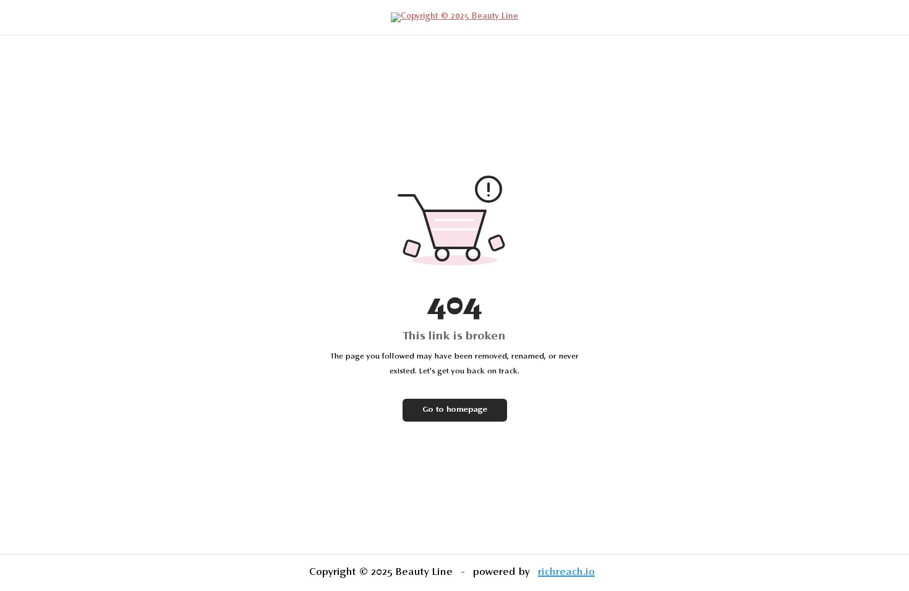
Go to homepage (454, 410)
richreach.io (566, 572)
